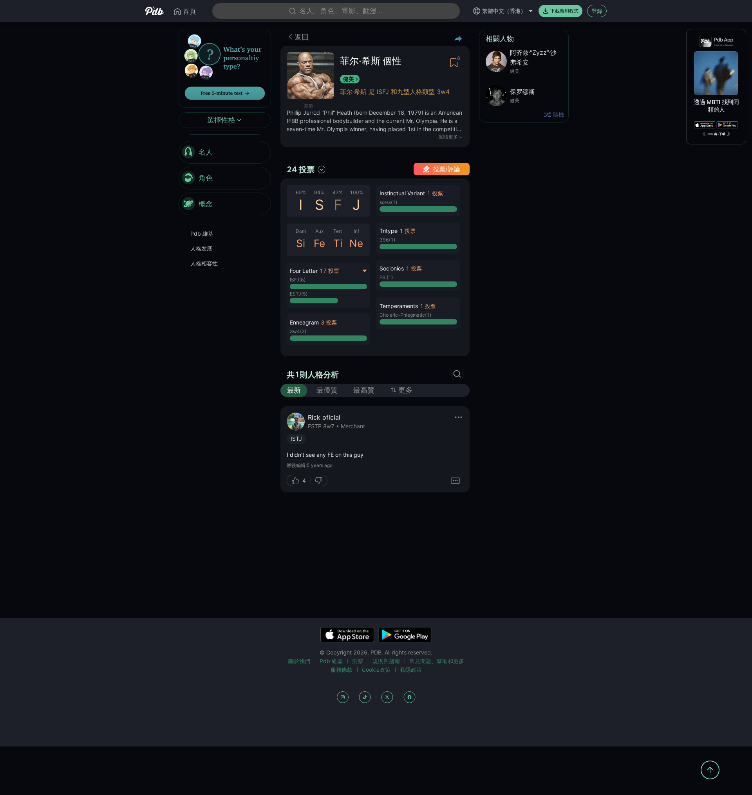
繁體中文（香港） (504, 10)
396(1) (387, 240)
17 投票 (329, 270)
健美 (348, 79)
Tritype (389, 230)
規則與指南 (386, 661)
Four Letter (304, 270)
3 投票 (329, 322)
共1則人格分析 (313, 374)
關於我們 (299, 661)
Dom (301, 231)
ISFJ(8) (298, 280)
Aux (319, 231)
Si (300, 243)
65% (301, 192)
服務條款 (341, 669)
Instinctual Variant (402, 193)
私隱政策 (411, 669)
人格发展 (201, 248)
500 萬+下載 (716, 134)
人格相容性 (204, 263)
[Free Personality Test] (225, 68)
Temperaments (399, 306)
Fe (319, 243)
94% (319, 192)
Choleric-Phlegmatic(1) (405, 315)
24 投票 (301, 169)
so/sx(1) (388, 202)
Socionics (392, 268)
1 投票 (435, 193)
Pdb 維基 (201, 233)
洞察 (357, 661)
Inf (356, 231)
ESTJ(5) (298, 294)
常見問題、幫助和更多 (436, 661)
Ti (337, 243)
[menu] (225, 178)
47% (338, 192)
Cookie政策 (376, 669)
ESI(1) (386, 277)
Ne (356, 243)
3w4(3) (298, 331)
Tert (337, 231)
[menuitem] (225, 152)
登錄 (596, 10)
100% (356, 192)
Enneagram (304, 322)
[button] (328, 329)
